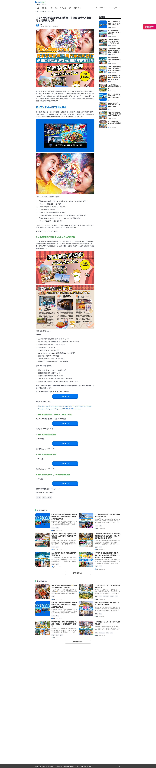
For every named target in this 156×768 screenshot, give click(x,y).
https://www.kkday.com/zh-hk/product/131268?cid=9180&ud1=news (59, 409)
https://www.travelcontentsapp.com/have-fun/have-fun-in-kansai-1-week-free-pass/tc (64, 406)
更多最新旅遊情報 (77, 642)
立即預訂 (64, 396)
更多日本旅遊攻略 (77, 573)
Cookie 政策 (88, 766)
